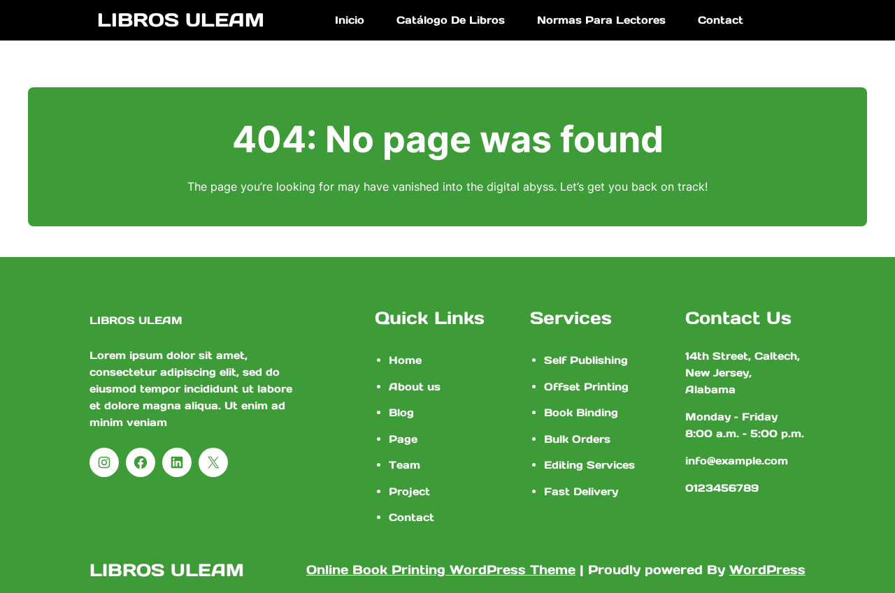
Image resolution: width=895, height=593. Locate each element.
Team (404, 464)
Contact (411, 517)
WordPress (767, 570)
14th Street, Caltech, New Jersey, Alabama (742, 372)
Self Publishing (586, 360)
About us (415, 386)
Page (403, 439)
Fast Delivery (581, 491)
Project (409, 491)
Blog (401, 412)
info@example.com (736, 460)
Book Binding (581, 412)
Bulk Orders (577, 439)
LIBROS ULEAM (180, 19)
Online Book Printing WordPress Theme (440, 570)
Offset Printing (586, 386)
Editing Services (589, 464)
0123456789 (722, 488)
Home (405, 360)
